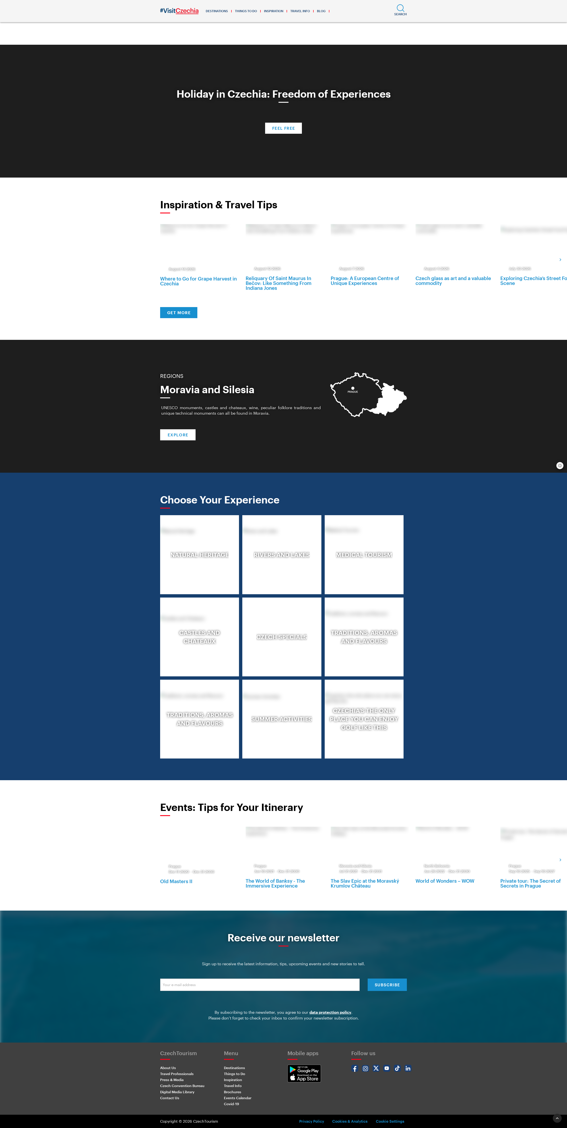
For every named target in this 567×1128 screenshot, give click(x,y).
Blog (321, 11)
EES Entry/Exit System (261, 37)
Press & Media (172, 1080)
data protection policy (330, 1012)
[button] (400, 11)
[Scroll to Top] (557, 1118)
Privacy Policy (311, 1121)
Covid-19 (231, 1104)
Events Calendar (237, 1098)
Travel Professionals (177, 1074)
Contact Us (169, 1098)
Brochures (232, 1092)
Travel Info (300, 11)
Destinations (217, 11)
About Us (168, 1068)
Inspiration (273, 11)
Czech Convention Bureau (182, 1085)
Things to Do (246, 11)
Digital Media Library (177, 1092)
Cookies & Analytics (349, 1121)
